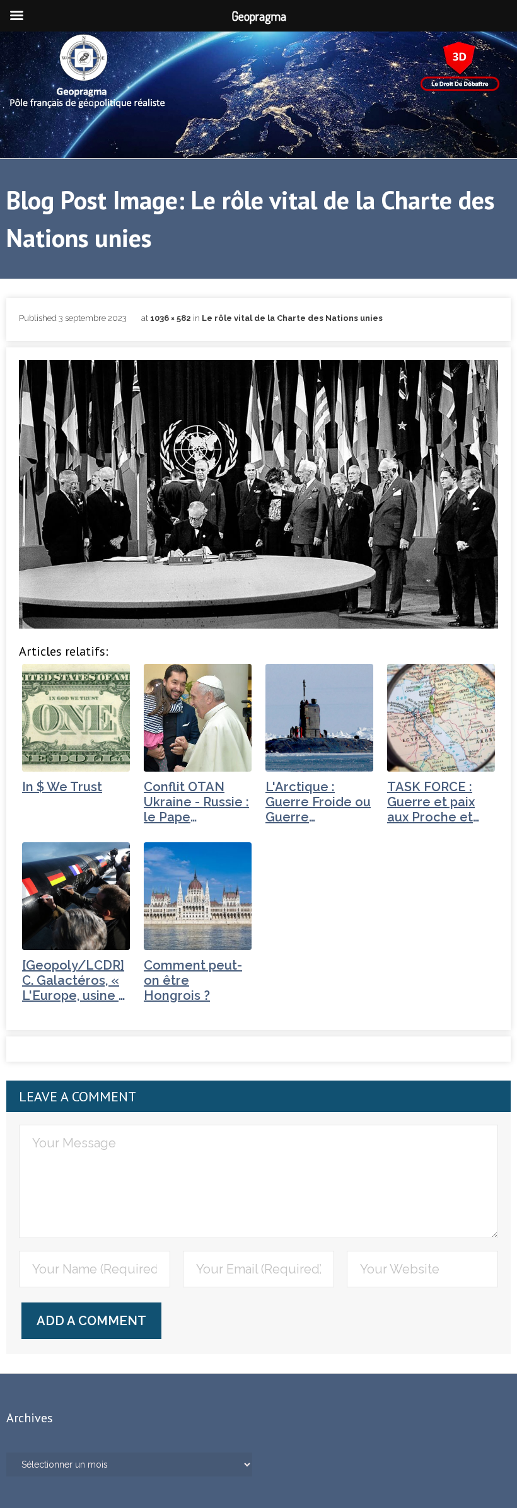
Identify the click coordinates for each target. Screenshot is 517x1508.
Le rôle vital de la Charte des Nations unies (292, 318)
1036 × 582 (170, 318)
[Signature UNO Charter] (258, 494)
